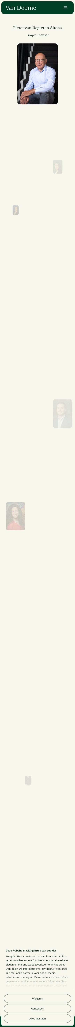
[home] (21, 8)
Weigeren (37, 998)
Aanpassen (37, 1008)
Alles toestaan (37, 1018)
